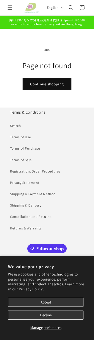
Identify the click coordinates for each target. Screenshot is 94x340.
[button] (10, 7)
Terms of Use (20, 137)
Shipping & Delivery (25, 205)
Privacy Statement (24, 182)
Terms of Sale (21, 160)
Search (15, 125)
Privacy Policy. (31, 289)
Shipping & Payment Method (33, 194)
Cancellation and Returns (30, 216)
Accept (46, 302)
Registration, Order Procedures (35, 171)
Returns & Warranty (26, 228)
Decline (46, 315)
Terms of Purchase (25, 148)
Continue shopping (47, 84)
